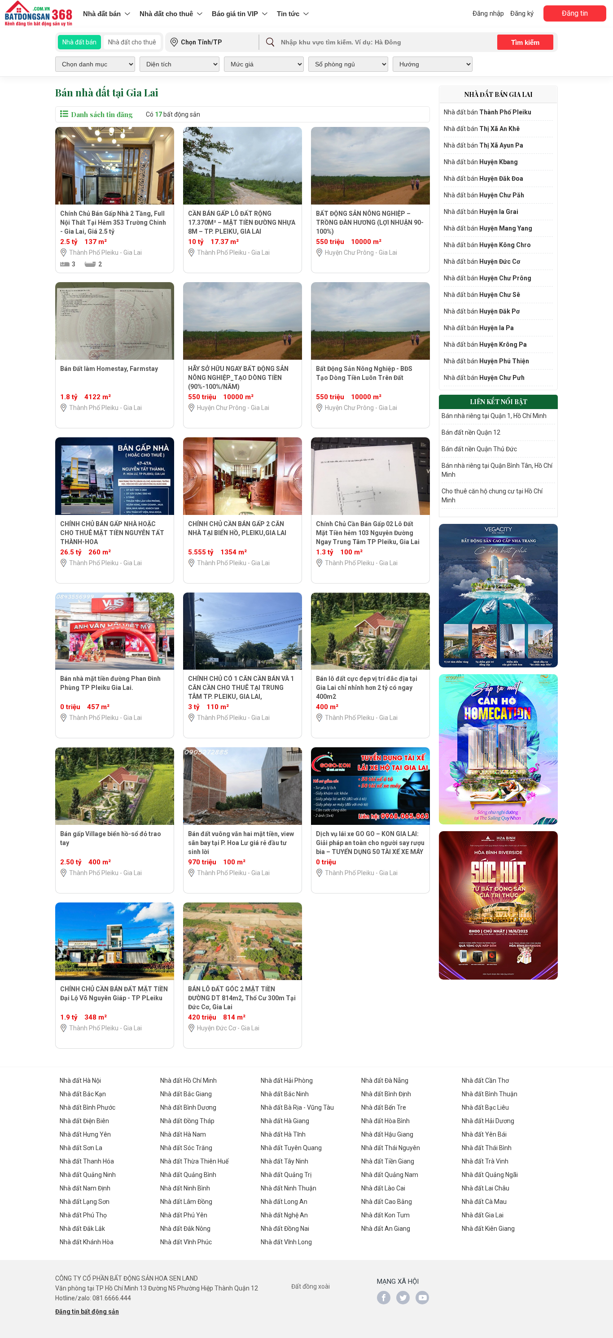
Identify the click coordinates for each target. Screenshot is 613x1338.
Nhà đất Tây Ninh (284, 1161)
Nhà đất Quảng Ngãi (490, 1174)
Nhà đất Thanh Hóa (87, 1161)
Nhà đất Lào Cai (383, 1188)
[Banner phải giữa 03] (498, 905)
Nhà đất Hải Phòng (287, 1080)
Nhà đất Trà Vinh (485, 1161)
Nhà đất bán (102, 13)
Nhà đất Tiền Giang (387, 1161)
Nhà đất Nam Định (85, 1188)
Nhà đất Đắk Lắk (82, 1228)
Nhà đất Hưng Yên (85, 1134)
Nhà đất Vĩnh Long (286, 1242)
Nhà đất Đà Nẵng (384, 1080)
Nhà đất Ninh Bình (185, 1188)
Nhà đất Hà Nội (80, 1080)
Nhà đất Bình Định (386, 1094)
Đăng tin (575, 13)
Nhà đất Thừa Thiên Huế (194, 1161)
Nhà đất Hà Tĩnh (283, 1134)
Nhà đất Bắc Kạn (83, 1094)
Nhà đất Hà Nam (183, 1134)
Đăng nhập (488, 13)
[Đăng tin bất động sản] (39, 14)
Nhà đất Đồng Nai (285, 1228)
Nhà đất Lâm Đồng (186, 1201)
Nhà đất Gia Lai (483, 1215)
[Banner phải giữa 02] (498, 749)
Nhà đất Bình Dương (188, 1107)
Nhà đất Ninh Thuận (288, 1188)
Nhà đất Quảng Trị (286, 1174)
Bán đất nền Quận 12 (471, 432)
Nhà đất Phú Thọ (83, 1215)
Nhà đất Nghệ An (284, 1215)
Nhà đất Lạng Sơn (84, 1201)
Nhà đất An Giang (385, 1228)
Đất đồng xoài (310, 1286)
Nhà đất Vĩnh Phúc (186, 1242)
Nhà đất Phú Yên (183, 1215)
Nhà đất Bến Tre (383, 1107)
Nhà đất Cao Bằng (386, 1201)
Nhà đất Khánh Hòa (87, 1242)
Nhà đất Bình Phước (87, 1107)
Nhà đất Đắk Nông (185, 1228)
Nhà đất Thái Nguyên (390, 1147)
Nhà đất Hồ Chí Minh (188, 1080)
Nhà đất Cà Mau (484, 1201)
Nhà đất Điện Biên (84, 1120)
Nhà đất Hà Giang (285, 1120)
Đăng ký (522, 13)
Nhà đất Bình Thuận (489, 1094)
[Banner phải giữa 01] (498, 595)
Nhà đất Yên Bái (484, 1134)
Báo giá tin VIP (235, 13)
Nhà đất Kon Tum (385, 1215)
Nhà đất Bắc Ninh (285, 1094)
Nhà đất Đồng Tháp (187, 1120)
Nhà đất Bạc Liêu (485, 1107)
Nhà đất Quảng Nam (389, 1174)
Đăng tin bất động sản (87, 1311)
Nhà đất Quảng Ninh (88, 1174)
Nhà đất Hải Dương (488, 1120)
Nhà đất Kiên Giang (488, 1228)
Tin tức (288, 13)
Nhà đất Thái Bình (487, 1147)
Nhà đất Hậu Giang (387, 1134)
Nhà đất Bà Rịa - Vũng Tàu (297, 1107)
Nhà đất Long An (284, 1201)
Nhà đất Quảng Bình (188, 1174)
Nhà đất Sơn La (81, 1147)
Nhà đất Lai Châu (485, 1188)
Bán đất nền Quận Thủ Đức (479, 449)
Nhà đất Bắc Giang (186, 1094)
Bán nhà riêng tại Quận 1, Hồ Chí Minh (494, 415)
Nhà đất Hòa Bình (385, 1120)
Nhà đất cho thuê (166, 13)
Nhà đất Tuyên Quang (291, 1147)
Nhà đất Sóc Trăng (186, 1147)
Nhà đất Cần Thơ (485, 1080)
